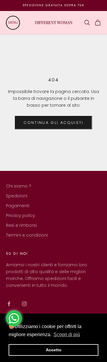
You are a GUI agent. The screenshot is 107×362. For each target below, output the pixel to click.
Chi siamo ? (18, 186)
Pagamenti (17, 206)
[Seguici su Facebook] (9, 304)
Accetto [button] (54, 349)
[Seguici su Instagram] (24, 304)
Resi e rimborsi (21, 225)
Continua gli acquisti (53, 122)
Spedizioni (16, 196)
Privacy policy (20, 215)
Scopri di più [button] (67, 334)
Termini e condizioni (27, 235)
